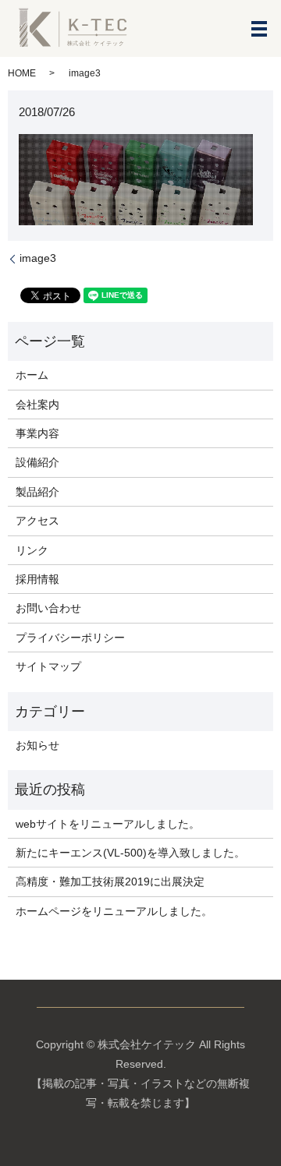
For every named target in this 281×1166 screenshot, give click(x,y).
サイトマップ (48, 666)
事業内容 (37, 433)
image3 (38, 258)
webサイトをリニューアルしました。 (108, 824)
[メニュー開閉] (259, 29)
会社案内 (37, 404)
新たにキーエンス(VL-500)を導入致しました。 (130, 852)
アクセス (37, 520)
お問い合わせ (48, 608)
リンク (32, 550)
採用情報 (37, 579)
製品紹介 (37, 492)
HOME (22, 73)
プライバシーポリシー (70, 637)
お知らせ (37, 745)
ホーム (32, 375)
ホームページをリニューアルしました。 (114, 911)
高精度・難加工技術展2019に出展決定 (110, 881)
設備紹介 (37, 462)
